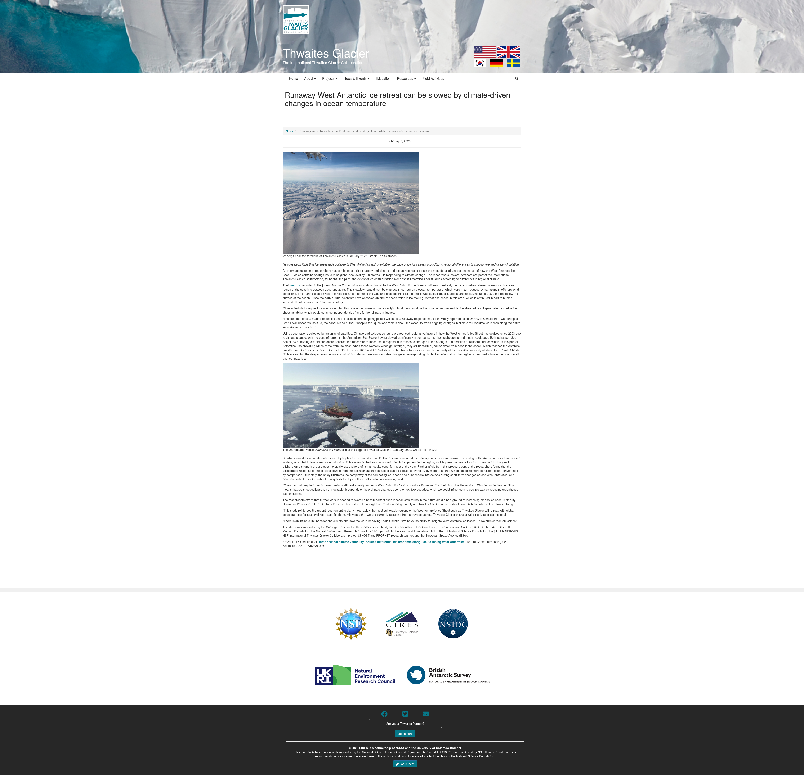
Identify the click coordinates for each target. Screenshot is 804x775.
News (289, 131)
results (295, 285)
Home (293, 78)
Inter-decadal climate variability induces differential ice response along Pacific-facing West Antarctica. (392, 542)
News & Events (355, 78)
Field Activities (433, 78)
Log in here (405, 733)
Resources (405, 78)
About (309, 78)
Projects (328, 78)
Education (383, 78)
